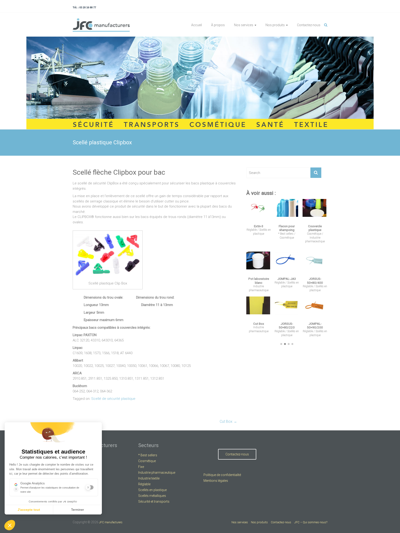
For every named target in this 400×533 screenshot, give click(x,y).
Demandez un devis (286, 385)
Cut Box (228, 421)
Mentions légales (215, 481)
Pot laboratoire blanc (258, 280)
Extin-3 (258, 226)
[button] (281, 344)
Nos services (243, 25)
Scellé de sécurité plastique (113, 399)
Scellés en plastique (152, 490)
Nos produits (275, 25)
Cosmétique (287, 237)
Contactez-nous (308, 25)
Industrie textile (148, 478)
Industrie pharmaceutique (156, 472)
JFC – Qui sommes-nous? (310, 522)
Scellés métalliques (152, 496)
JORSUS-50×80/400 (315, 280)
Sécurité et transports (153, 501)
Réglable (252, 229)
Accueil (196, 25)
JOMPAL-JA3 (286, 279)
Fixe (141, 467)
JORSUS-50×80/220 (287, 325)
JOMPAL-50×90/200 (315, 325)
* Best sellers (286, 233)
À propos (218, 25)
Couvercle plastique (315, 228)
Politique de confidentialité (222, 475)
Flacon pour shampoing (287, 228)
